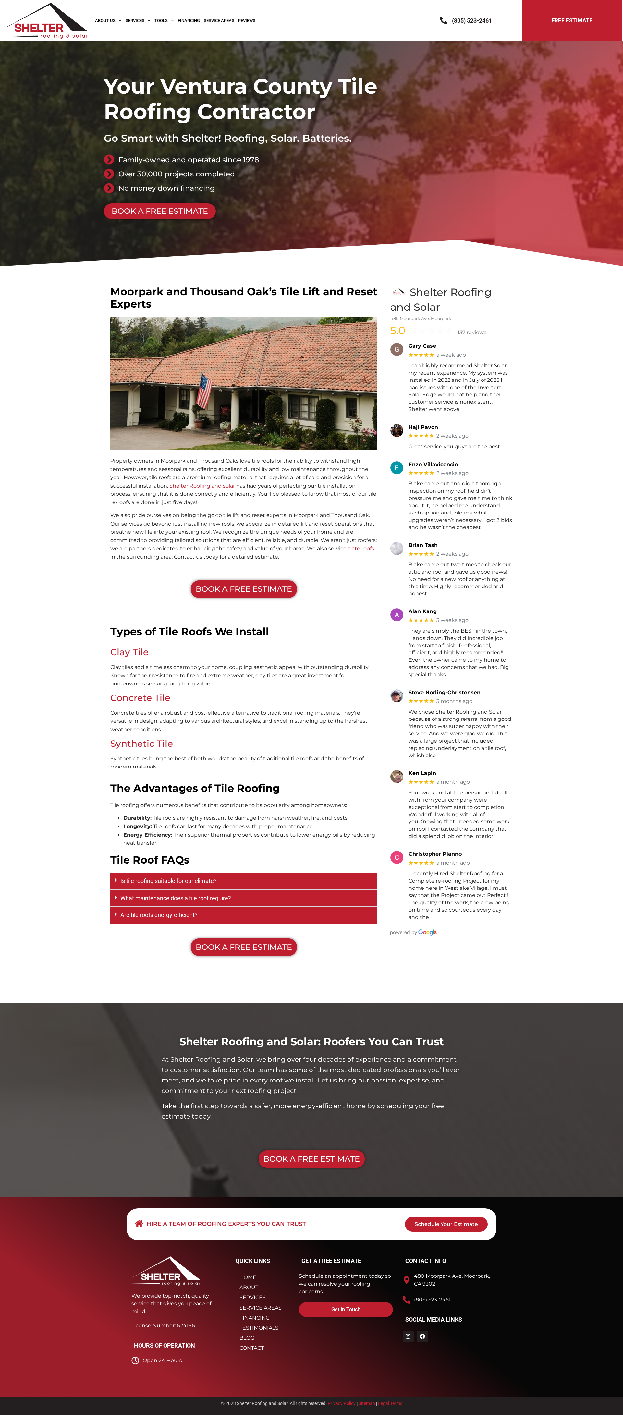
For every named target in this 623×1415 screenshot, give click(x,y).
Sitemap (367, 1403)
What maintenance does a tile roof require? (175, 898)
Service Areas (219, 20)
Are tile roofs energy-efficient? (159, 915)
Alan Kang (423, 611)
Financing (189, 20)
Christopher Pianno (435, 854)
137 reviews (472, 332)
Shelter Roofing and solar (202, 486)
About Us (105, 20)
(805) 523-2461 (472, 20)
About (248, 1287)
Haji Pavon (423, 427)
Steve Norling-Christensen (445, 692)
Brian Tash (423, 545)
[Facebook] (422, 1336)
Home (247, 1277)
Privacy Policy (342, 1403)
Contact (251, 1348)
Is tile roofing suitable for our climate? (168, 880)
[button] (243, 881)
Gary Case (422, 346)
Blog (246, 1338)
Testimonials (258, 1328)
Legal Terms (390, 1403)
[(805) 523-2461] (443, 20)
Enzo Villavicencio (433, 464)
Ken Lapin (422, 773)
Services (135, 20)
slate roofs (361, 548)
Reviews (246, 20)
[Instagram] (408, 1336)
